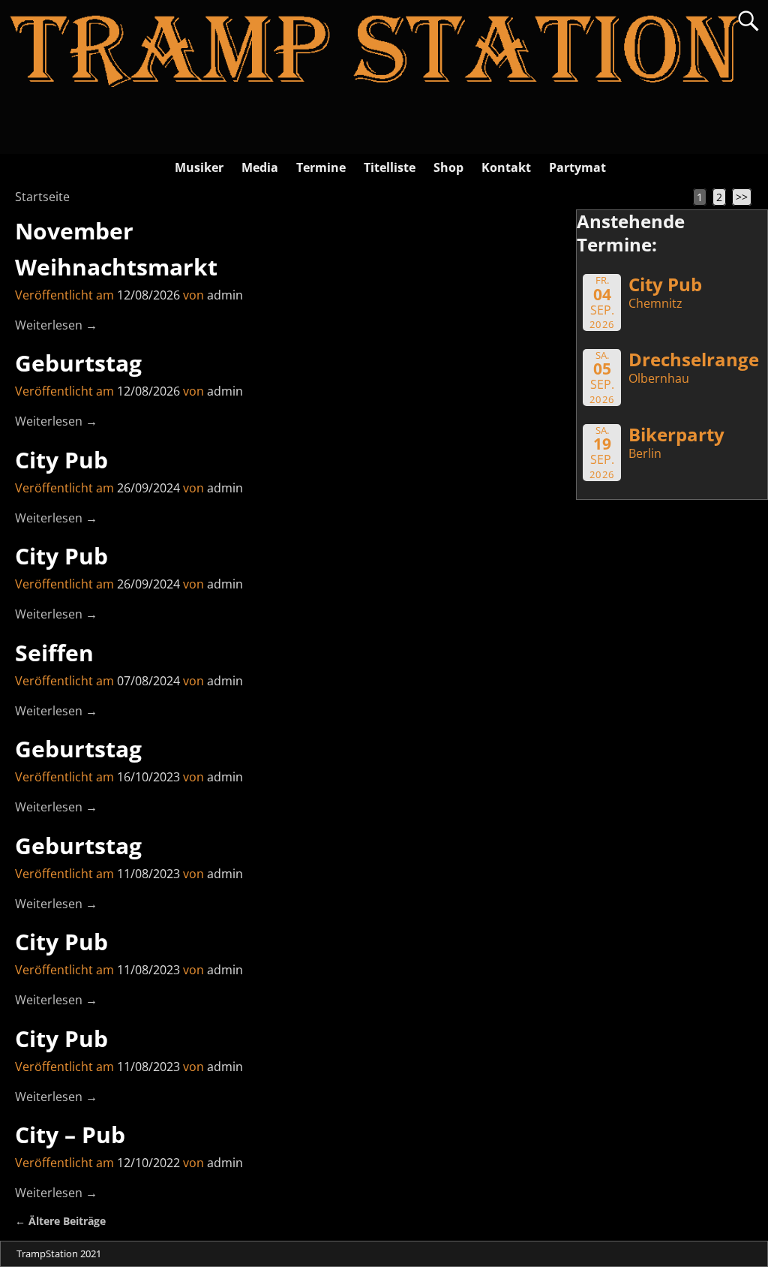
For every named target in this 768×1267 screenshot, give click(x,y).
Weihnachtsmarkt (116, 266)
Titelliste (390, 167)
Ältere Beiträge (60, 1221)
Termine (321, 167)
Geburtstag (78, 363)
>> (742, 197)
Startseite (42, 196)
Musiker (199, 167)
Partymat (577, 167)
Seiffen (54, 652)
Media (260, 167)
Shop (449, 167)
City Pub (61, 459)
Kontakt (506, 167)
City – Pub (70, 1134)
